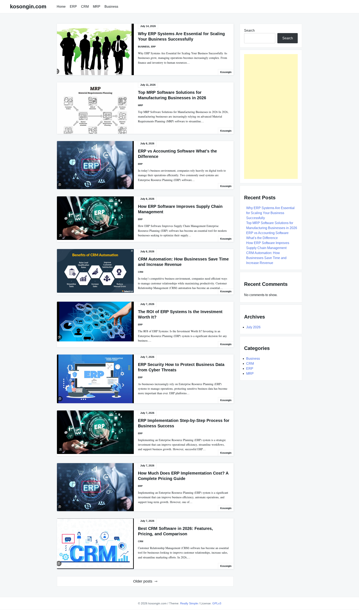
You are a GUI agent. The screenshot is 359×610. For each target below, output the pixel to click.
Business (111, 6)
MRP (96, 6)
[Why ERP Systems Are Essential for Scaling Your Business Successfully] (95, 49)
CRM (85, 6)
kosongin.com (28, 6)
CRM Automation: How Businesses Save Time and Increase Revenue (266, 258)
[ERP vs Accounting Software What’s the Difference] (95, 165)
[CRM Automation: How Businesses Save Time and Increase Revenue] (95, 271)
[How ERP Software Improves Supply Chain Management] (95, 218)
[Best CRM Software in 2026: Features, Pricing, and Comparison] (95, 543)
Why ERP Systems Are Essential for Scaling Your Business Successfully (270, 213)
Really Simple (189, 603)
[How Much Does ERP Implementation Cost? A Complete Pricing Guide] (95, 487)
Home (61, 6)
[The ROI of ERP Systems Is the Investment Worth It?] (95, 321)
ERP (73, 6)
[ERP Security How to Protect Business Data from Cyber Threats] (95, 379)
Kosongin (225, 72)
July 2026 (253, 327)
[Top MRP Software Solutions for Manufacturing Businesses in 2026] (95, 108)
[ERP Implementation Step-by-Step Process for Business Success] (95, 432)
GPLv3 (216, 603)
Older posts (142, 581)
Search (249, 30)
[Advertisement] (271, 116)
